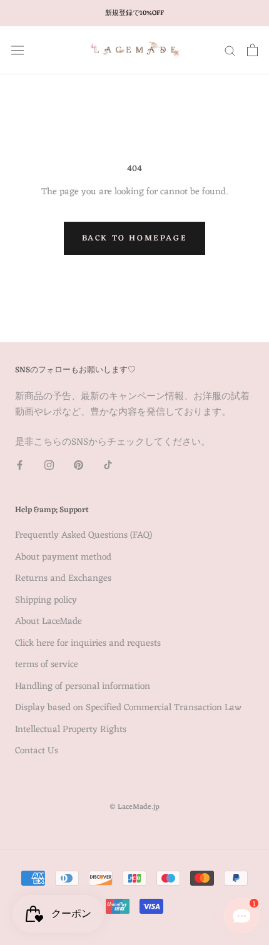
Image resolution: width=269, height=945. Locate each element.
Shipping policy (46, 601)
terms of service (46, 665)
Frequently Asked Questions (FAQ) (83, 536)
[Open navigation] (17, 50)
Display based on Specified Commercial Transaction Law (128, 708)
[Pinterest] (78, 465)
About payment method (63, 558)
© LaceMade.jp (134, 807)
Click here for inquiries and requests (88, 644)
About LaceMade (48, 622)
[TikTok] (108, 465)
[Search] (230, 50)
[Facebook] (19, 465)
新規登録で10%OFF (134, 13)
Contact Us (36, 752)
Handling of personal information (82, 687)
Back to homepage (135, 238)
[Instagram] (49, 465)
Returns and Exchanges (63, 579)
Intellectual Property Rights (70, 730)
